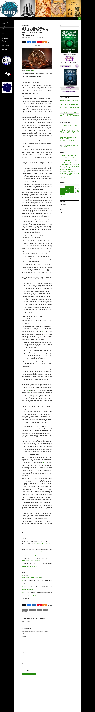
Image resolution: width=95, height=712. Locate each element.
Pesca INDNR (62, 169)
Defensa (78, 159)
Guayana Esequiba (75, 164)
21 (63, 192)
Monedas (24, 611)
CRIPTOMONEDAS (25, 25)
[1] (26, 112)
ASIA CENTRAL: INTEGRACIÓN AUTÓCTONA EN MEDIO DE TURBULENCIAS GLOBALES (69, 112)
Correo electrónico (26, 658)
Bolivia (77, 155)
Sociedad (68, 174)
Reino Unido (70, 171)
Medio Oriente (62, 167)
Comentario (25, 636)
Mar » (78, 196)
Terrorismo (72, 174)
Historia (62, 166)
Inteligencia (66, 166)
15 (66, 190)
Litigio (78, 166)
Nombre (24, 652)
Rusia (77, 173)
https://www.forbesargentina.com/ (29, 555)
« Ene (61, 196)
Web (23, 663)
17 (72, 190)
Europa (77, 162)
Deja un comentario (40, 37)
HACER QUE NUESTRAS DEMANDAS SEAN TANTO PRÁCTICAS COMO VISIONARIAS (69, 142)
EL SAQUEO (75, 18)
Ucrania (76, 174)
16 (69, 190)
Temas (67, 18)
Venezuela (62, 177)
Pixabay (33, 70)
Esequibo (72, 160)
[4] (43, 462)
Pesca (72, 167)
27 (61, 194)
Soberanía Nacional (63, 174)
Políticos (71, 169)
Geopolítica (63, 164)
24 (72, 192)
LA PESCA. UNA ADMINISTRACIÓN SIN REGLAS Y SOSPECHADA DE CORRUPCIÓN (69, 101)
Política (67, 169)
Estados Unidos (70, 162)
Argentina (64, 155)
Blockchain (25, 609)
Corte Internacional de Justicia (66, 159)
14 (63, 190)
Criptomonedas (32, 609)
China (72, 157)
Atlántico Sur (72, 155)
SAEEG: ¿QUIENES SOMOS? (59, 18)
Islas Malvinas (72, 166)
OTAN (66, 167)
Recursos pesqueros (63, 171)
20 (61, 192)
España (76, 160)
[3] (30, 390)
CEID (70, 18)
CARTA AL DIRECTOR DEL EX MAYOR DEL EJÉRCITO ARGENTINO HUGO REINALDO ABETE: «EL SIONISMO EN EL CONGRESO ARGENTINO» (69, 136)
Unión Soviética (71, 176)
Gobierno (68, 164)
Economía (45, 609)
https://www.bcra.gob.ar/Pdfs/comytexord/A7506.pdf (33, 551)
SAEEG (32, 37)
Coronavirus (77, 157)
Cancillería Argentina (66, 157)
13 (61, 190)
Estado (62, 162)
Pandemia (69, 167)
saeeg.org (4, 19)
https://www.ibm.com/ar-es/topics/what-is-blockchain (31, 560)
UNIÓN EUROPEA (64, 176)
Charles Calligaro (63, 140)
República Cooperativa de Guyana (67, 173)
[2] (42, 331)
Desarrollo (62, 160)
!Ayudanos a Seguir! (5, 51)
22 (66, 192)
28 (63, 194)
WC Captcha (24, 668)
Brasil (61, 157)
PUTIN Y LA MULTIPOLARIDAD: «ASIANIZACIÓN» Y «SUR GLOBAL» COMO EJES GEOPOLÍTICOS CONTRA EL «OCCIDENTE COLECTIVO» (69, 115)
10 (72, 188)
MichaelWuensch (28, 70)
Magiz (61, 125)
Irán (69, 166)
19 (78, 190)
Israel (76, 166)
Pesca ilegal (76, 167)
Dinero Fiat (39, 609)
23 (69, 192)
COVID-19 (74, 159)
